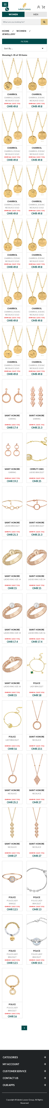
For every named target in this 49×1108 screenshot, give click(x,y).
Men (35, 14)
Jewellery (8, 34)
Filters (24, 41)
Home (5, 31)
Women (13, 14)
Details (12, 58)
